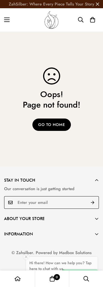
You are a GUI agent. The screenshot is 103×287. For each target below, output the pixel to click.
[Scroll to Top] (93, 257)
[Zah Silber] (51, 20)
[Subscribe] (93, 202)
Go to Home (51, 124)
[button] (92, 19)
